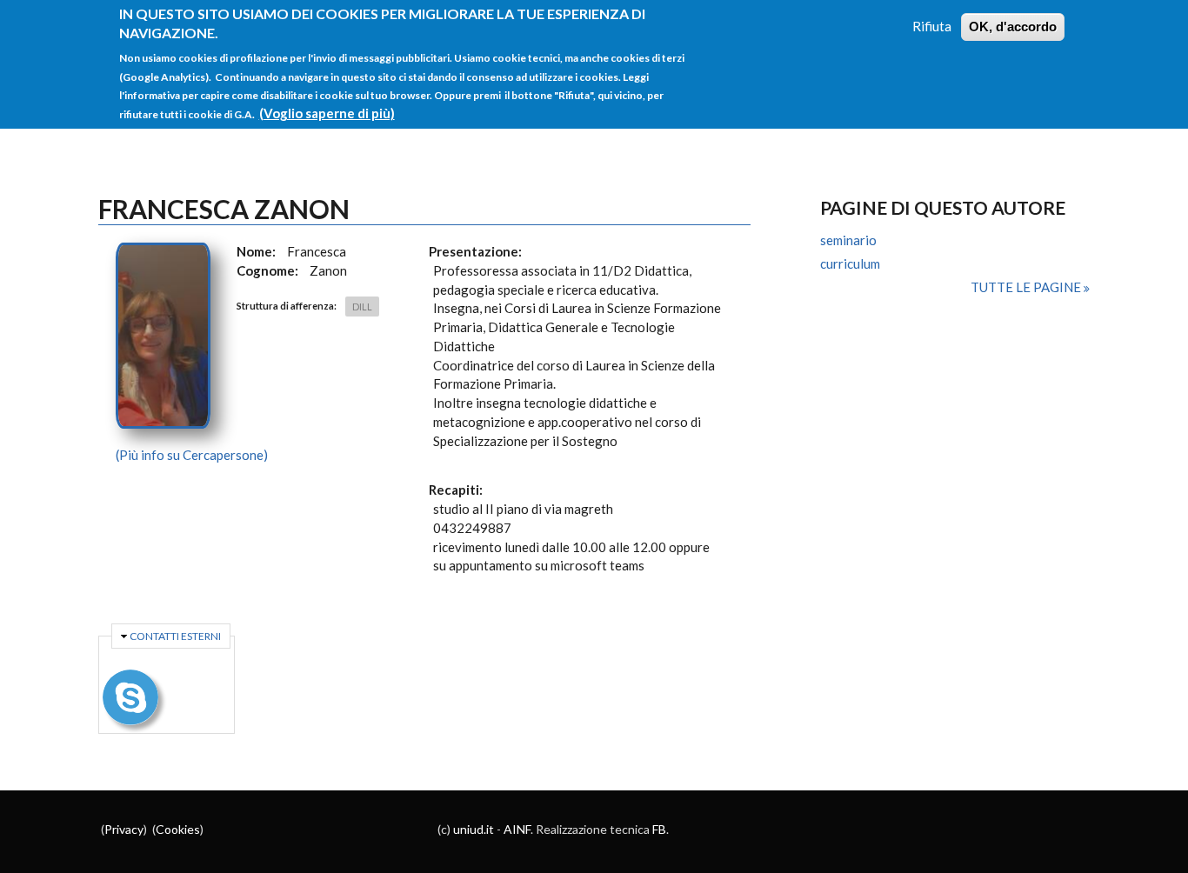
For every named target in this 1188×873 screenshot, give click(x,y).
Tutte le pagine (1027, 287)
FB (659, 829)
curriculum (850, 263)
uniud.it (473, 829)
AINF (517, 829)
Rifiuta (931, 26)
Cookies (178, 829)
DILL (362, 306)
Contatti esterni (175, 636)
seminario (848, 240)
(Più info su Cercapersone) (192, 455)
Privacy (123, 829)
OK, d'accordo (1013, 26)
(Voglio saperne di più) (327, 113)
